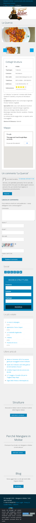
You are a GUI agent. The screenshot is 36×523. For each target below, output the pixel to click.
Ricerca (18, 307)
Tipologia (9, 298)
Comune (8, 291)
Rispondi (6, 194)
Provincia (9, 285)
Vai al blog (18, 486)
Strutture (11, 5)
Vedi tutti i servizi (18, 452)
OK (27, 143)
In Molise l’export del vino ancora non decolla (18, 371)
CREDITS (15, 504)
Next (32, 50)
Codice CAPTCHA (7, 253)
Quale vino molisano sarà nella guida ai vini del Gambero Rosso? (18, 366)
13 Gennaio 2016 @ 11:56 (26, 179)
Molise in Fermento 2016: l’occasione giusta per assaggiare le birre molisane (18, 360)
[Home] (18, 13)
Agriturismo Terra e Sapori (15, 327)
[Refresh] (15, 244)
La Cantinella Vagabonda (14, 332)
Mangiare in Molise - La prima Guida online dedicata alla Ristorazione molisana (18, 2)
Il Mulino (9, 337)
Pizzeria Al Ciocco (12, 343)
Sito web (4, 236)
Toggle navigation (5, 11)
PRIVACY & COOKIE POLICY (29, 514)
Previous (5, 50)
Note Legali (19, 502)
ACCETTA (25, 513)
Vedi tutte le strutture (17, 415)
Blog (6, 5)
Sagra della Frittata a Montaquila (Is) (17, 380)
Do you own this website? (13, 143)
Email (4, 229)
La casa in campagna (13, 322)
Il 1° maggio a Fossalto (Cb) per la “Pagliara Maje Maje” (17, 376)
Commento (5, 208)
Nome (4, 222)
